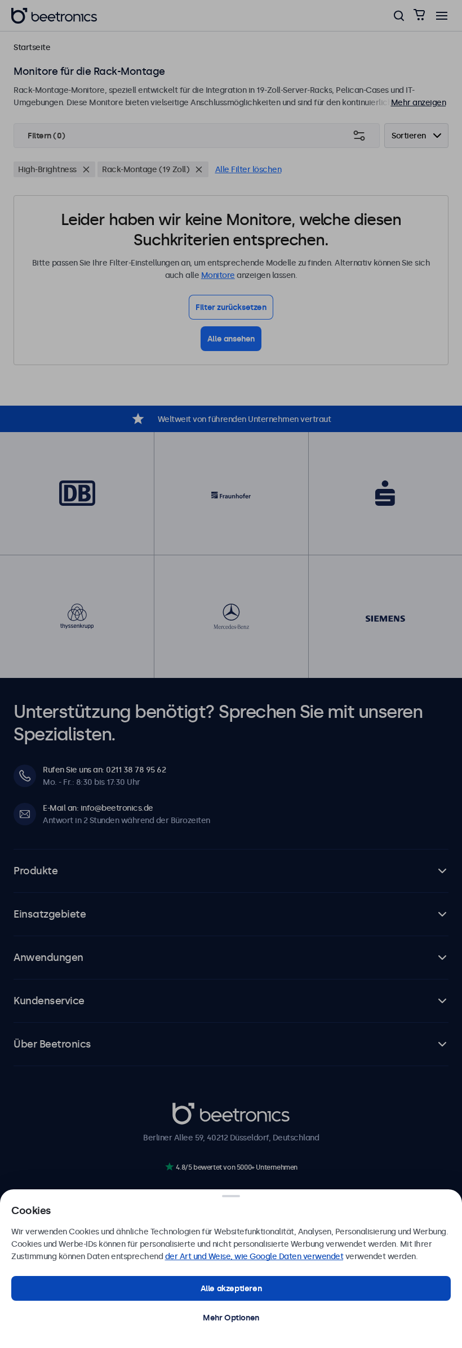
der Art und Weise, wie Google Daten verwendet (254, 1256)
